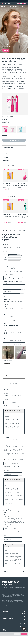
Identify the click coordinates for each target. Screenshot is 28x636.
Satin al (24, 634)
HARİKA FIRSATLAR (21, 3)
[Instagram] (20, 616)
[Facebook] (24, 616)
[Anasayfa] (14, 7)
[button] (24, 629)
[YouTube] (24, 619)
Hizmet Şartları (16, 601)
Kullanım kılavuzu (5, 160)
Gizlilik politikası (8, 601)
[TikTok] (20, 626)
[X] (20, 619)
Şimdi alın (5, 50)
